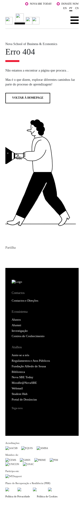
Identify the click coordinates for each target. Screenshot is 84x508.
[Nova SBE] (23, 18)
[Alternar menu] (74, 19)
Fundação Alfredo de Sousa (29, 366)
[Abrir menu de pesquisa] (60, 19)
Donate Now (70, 3)
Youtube (50, 416)
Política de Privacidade (17, 496)
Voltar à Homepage (27, 97)
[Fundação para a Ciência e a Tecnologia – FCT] (9, 488)
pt (70, 8)
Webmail (17, 388)
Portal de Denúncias (24, 399)
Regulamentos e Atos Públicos (31, 360)
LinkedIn (26, 257)
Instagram (32, 416)
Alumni (16, 325)
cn (77, 8)
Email (34, 257)
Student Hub (20, 394)
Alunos (16, 319)
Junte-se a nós (20, 355)
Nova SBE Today (41, 3)
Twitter (17, 257)
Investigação (20, 330)
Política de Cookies (47, 496)
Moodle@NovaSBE (24, 382)
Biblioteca (18, 372)
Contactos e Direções (25, 300)
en (65, 8)
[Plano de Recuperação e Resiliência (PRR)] (23, 488)
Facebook (9, 257)
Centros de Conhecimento (28, 336)
